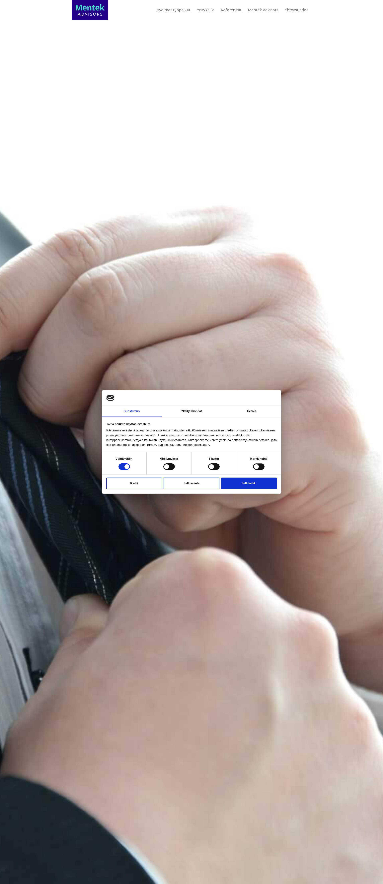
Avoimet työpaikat (174, 10)
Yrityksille (205, 10)
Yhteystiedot (296, 10)
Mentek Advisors (263, 10)
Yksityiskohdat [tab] (191, 411)
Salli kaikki (249, 483)
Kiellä (134, 483)
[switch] (169, 467)
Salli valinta (191, 483)
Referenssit (231, 10)
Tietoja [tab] (251, 411)
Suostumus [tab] (132, 411)
